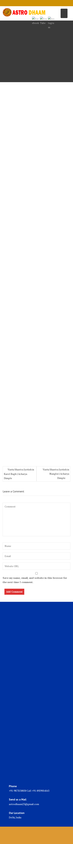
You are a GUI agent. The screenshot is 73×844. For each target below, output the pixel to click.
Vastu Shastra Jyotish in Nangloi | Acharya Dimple (56, 474)
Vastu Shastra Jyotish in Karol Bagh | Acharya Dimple (19, 474)
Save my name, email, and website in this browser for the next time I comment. (35, 580)
